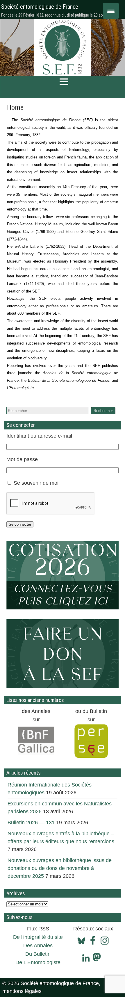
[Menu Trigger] (111, 11)
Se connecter (20, 524)
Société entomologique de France (39, 6)
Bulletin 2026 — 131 (31, 822)
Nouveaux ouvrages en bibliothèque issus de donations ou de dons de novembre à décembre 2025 (60, 868)
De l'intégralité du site (38, 937)
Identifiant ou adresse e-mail (39, 436)
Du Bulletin (38, 954)
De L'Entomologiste (37, 962)
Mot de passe (22, 459)
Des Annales (38, 945)
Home (15, 107)
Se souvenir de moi (36, 483)
